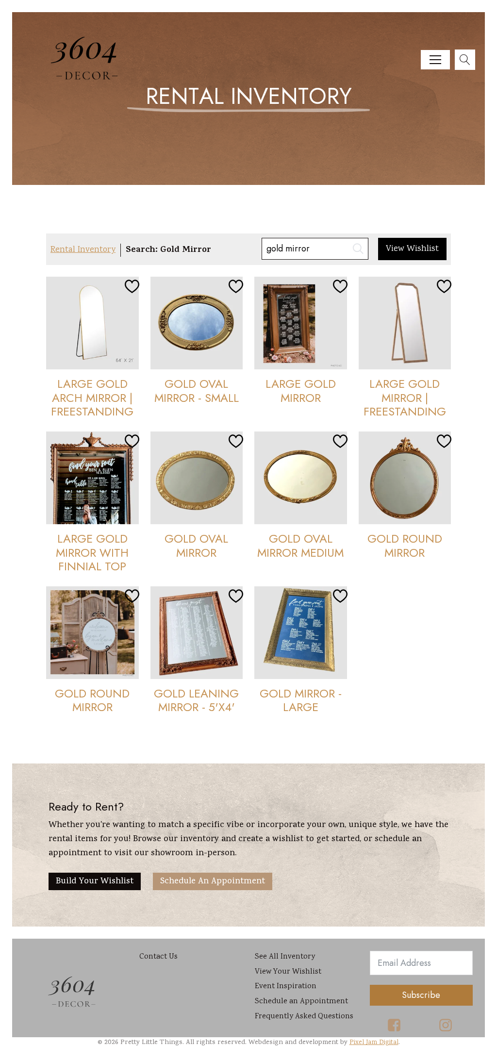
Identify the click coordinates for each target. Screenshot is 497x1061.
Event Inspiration (285, 986)
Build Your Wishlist (94, 881)
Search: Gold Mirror (168, 250)
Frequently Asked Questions (304, 1016)
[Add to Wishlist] (130, 285)
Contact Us (158, 956)
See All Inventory (285, 956)
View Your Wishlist (288, 972)
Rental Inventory (83, 250)
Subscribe (421, 995)
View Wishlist (412, 249)
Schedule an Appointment (212, 881)
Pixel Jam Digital (373, 1042)
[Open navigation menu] (435, 59)
